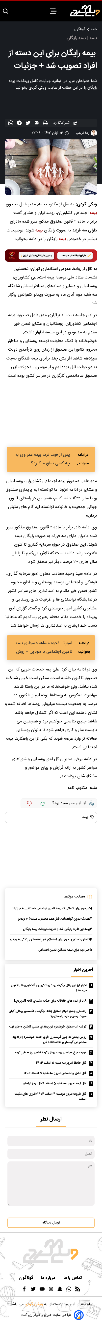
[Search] (5, 11)
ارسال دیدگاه (51, 1222)
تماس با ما (73, 1278)
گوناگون (79, 29)
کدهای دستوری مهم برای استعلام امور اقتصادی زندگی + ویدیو (50, 939)
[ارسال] (37, 123)
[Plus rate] (42, 803)
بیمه (93, 213)
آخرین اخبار (83, 970)
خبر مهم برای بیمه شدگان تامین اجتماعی (64, 950)
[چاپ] (46, 123)
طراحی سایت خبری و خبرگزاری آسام (46, 1315)
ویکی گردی (33, 1304)
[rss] (77, 1290)
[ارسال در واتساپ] (11, 123)
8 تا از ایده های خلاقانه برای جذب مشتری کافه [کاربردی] (50, 1001)
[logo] (85, 10)
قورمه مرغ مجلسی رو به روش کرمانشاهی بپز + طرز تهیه (50, 1052)
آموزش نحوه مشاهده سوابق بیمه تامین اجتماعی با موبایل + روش (44, 647)
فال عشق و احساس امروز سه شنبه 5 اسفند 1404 (55, 1073)
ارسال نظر (51, 1119)
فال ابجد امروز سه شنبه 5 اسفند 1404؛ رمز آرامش (54, 1083)
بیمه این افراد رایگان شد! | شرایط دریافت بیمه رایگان (56, 929)
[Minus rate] (29, 803)
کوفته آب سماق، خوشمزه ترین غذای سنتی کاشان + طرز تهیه (47, 1026)
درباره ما (48, 1278)
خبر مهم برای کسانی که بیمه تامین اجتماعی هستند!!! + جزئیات (51, 908)
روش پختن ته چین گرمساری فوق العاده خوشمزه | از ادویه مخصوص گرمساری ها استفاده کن (49, 1040)
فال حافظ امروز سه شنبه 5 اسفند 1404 (61, 1063)
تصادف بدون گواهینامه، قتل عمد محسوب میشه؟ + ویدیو (54, 919)
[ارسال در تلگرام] (20, 123)
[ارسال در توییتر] (29, 123)
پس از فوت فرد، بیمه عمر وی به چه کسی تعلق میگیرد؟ (42, 459)
